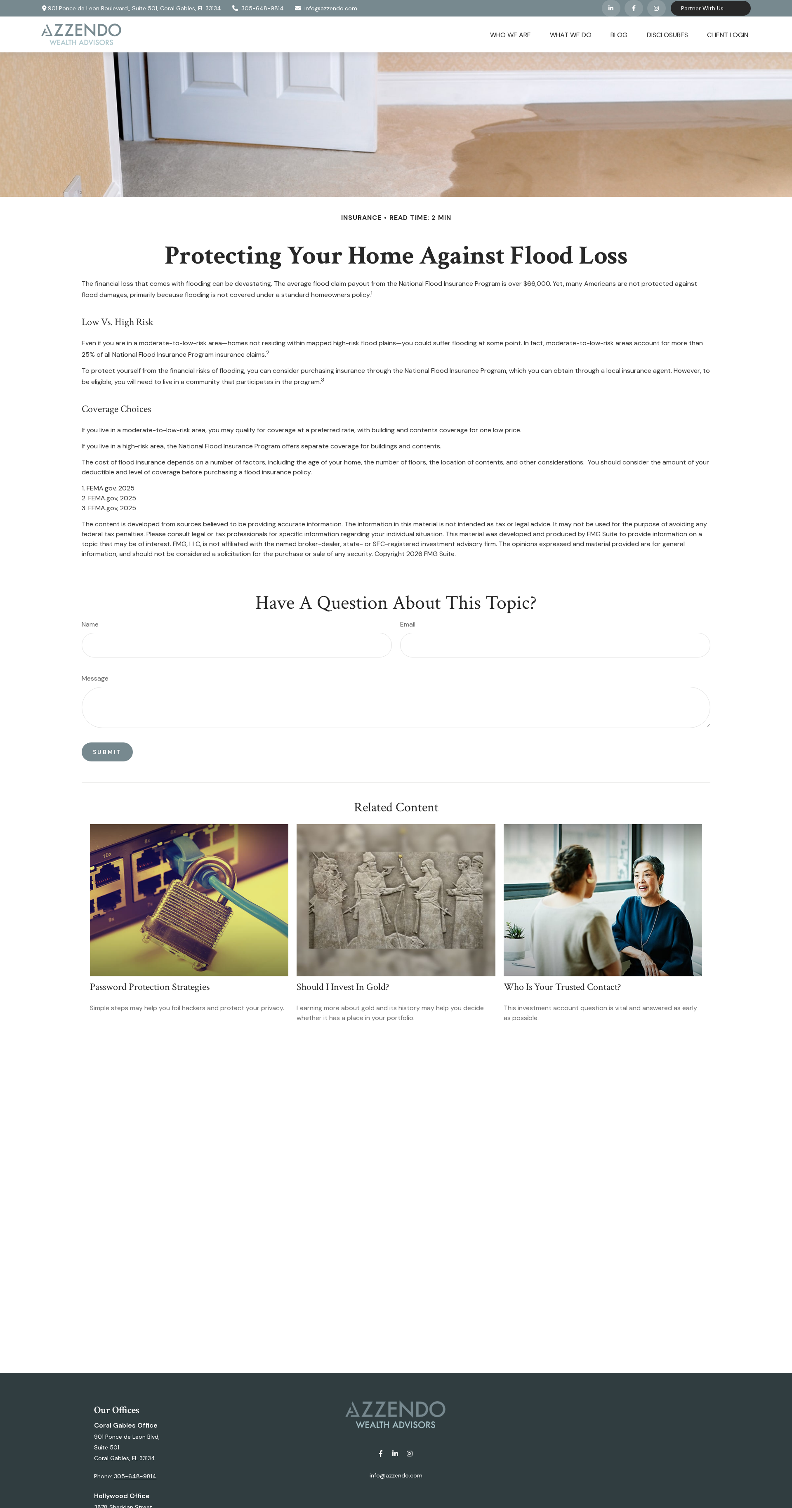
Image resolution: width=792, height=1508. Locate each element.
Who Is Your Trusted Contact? (562, 986)
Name (90, 624)
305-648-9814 (262, 8)
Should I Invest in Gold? (343, 986)
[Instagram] (409, 1453)
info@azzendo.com (330, 8)
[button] (510, 34)
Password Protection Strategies (150, 986)
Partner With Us (702, 8)
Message (95, 678)
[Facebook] (634, 8)
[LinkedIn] (611, 8)
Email (407, 624)
